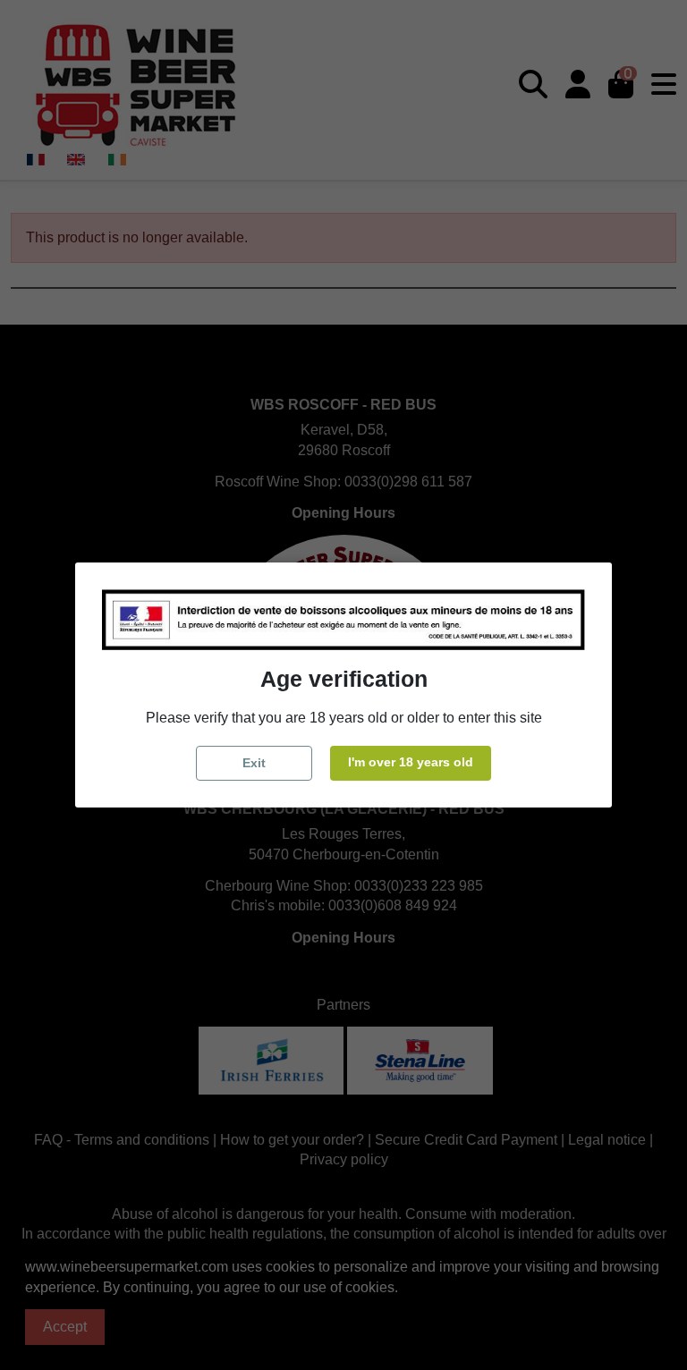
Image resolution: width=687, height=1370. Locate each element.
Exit (254, 763)
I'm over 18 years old (410, 762)
